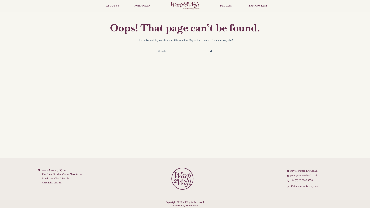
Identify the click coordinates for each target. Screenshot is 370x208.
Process (226, 5)
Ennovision (192, 205)
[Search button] (211, 51)
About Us (112, 5)
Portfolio (142, 5)
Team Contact (257, 5)
